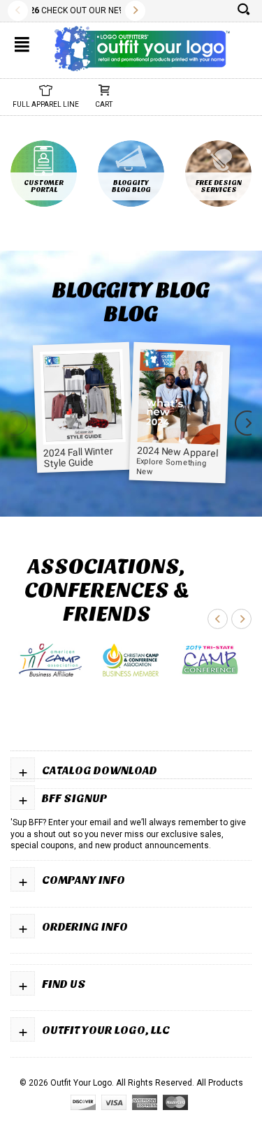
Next (135, 11)
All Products (219, 1083)
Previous (18, 11)
